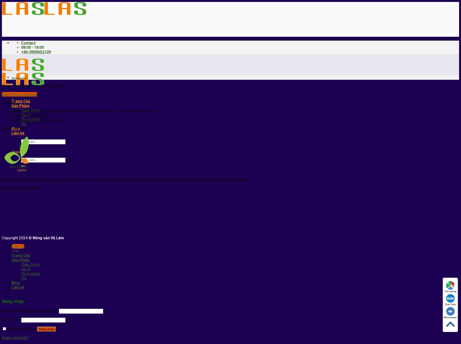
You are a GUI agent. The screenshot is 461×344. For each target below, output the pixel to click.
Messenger (450, 317)
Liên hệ (18, 133)
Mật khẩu (11, 320)
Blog (16, 283)
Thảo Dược (30, 264)
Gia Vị (26, 269)
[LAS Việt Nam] (44, 14)
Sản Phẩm (21, 106)
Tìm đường (450, 291)
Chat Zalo (450, 304)
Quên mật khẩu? (15, 338)
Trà (23, 124)
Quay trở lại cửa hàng (19, 94)
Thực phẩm (30, 273)
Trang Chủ (21, 101)
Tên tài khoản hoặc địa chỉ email (30, 311)
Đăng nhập (46, 329)
